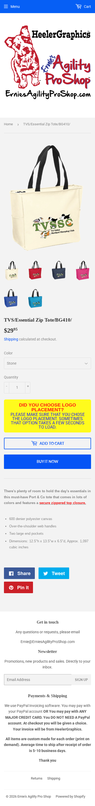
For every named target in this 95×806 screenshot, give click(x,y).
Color (8, 353)
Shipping (11, 339)
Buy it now (47, 461)
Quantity (11, 377)
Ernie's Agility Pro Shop (34, 796)
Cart (87, 6)
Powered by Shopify (70, 796)
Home (8, 124)
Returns (36, 778)
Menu (15, 6)
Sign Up (81, 680)
